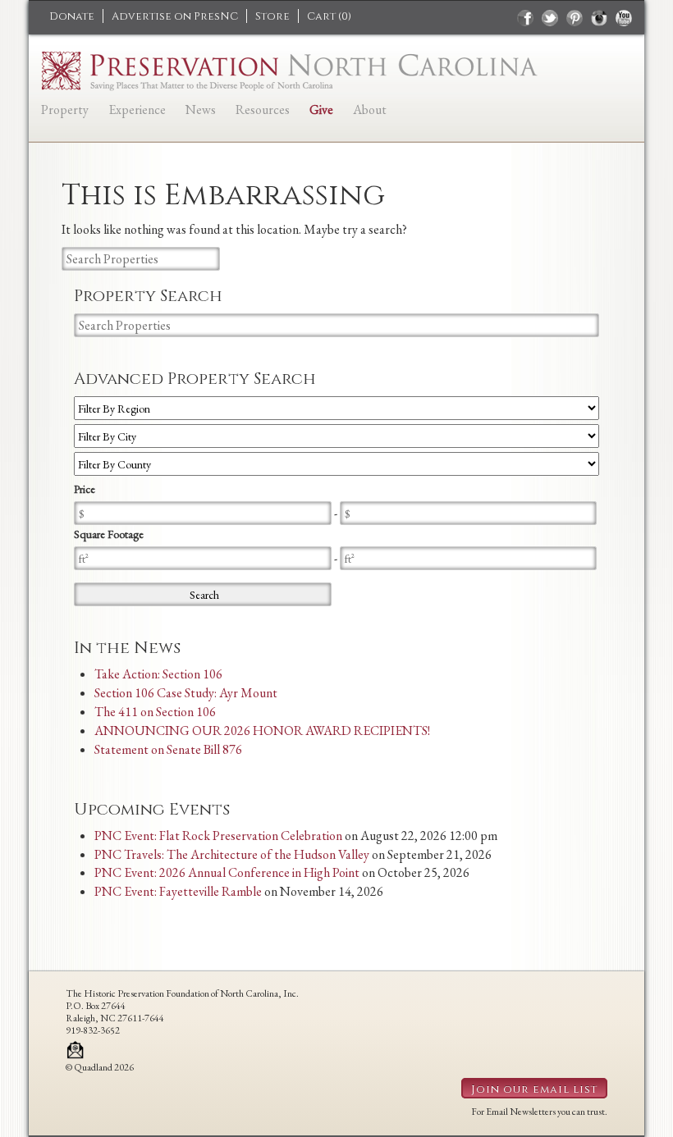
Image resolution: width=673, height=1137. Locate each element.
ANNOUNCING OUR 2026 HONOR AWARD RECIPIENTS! (262, 730)
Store (272, 16)
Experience (137, 109)
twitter (550, 18)
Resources (263, 109)
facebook (525, 18)
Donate (71, 16)
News (200, 109)
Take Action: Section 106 (158, 674)
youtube (624, 18)
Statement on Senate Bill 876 (168, 749)
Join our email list (534, 1089)
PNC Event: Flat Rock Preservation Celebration (218, 835)
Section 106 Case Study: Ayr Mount (185, 692)
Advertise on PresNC (175, 16)
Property (65, 109)
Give (321, 109)
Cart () (329, 16)
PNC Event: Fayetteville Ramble (178, 891)
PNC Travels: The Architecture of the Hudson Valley (231, 854)
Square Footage (109, 534)
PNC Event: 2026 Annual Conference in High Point (226, 872)
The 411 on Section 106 (155, 711)
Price (84, 489)
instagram (599, 18)
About (370, 109)
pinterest (574, 18)
